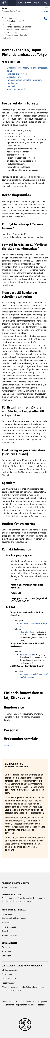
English (37, 3)
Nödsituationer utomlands (17, 29)
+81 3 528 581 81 (27, 632)
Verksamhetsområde (16, 89)
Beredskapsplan (13, 32)
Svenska (10, 24)
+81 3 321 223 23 (27, 654)
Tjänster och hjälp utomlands (18, 27)
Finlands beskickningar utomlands (17, 1001)
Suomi (20, 3)
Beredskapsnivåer (15, 77)
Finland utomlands (9, 18)
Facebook (6, 947)
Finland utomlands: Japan (17, 21)
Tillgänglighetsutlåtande (25, 1005)
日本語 (45, 3)
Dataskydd (9, 1005)
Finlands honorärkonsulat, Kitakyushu (24, 80)
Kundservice (12, 83)
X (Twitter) (6, 951)
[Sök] (41, 8)
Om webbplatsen (40, 1001)
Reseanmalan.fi (8, 983)
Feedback (41, 1005)
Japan (6, 745)
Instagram (6, 956)
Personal (11, 86)
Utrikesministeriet (9, 970)
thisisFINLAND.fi (9, 978)
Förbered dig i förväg (17, 74)
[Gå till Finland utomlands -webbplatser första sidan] (4, 3)
